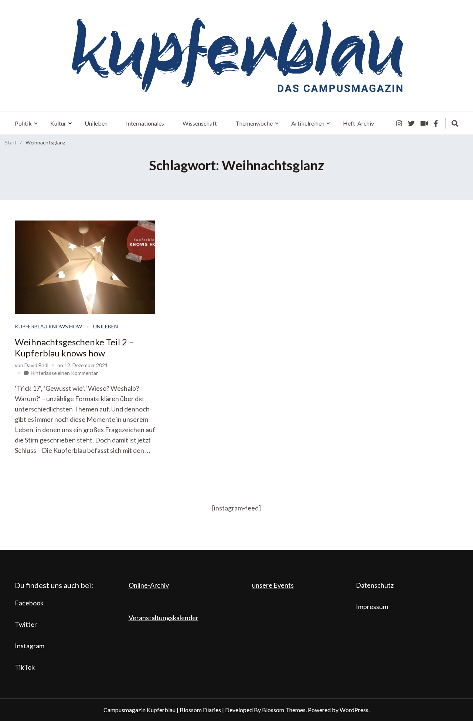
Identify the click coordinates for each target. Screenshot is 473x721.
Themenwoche (254, 123)
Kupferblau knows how (48, 326)
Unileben (96, 123)
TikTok (25, 667)
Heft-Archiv (358, 123)
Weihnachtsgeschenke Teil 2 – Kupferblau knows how (74, 347)
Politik (23, 123)
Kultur (58, 123)
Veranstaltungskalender (163, 618)
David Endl (36, 365)
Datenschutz (375, 585)
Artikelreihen (307, 123)
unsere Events (273, 585)
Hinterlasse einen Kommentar (64, 373)
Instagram (29, 646)
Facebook (29, 603)
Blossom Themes (284, 709)
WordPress (354, 709)
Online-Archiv (149, 585)
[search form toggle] (455, 123)
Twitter (26, 624)
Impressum (372, 606)
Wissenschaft (200, 123)
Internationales (145, 123)
